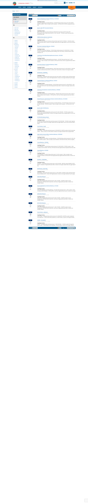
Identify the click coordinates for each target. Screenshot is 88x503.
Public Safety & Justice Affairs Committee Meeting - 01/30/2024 (49, 134)
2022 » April (16, 21)
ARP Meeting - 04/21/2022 (42, 168)
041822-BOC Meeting (41, 193)
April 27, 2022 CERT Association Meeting (45, 27)
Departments (40, 7)
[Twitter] (68, 2)
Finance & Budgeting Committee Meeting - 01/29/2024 (48, 18)
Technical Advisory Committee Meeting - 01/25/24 (47, 80)
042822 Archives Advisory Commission (44, 37)
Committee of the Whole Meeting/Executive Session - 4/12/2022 (50, 55)
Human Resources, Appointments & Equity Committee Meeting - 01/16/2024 (52, 98)
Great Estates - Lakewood (42, 212)
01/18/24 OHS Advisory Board (43, 117)
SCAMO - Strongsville (41, 220)
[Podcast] (74, 2)
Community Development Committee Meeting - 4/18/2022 (48, 89)
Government (29, 7)
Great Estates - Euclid (41, 126)
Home (13, 11)
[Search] (64, 3)
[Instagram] (72, 2)
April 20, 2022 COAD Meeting (43, 108)
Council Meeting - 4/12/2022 (42, 150)
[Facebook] (66, 2)
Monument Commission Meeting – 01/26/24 (45, 46)
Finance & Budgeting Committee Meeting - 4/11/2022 (47, 185)
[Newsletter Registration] (71, 2)
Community (35, 7)
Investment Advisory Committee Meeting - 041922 (47, 64)
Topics (71, 7)
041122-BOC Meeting (41, 203)
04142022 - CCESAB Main (42, 159)
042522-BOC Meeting (41, 176)
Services (19, 7)
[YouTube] (69, 2)
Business (24, 7)
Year (15, 19)
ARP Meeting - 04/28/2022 (42, 72)
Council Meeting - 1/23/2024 (42, 142)
